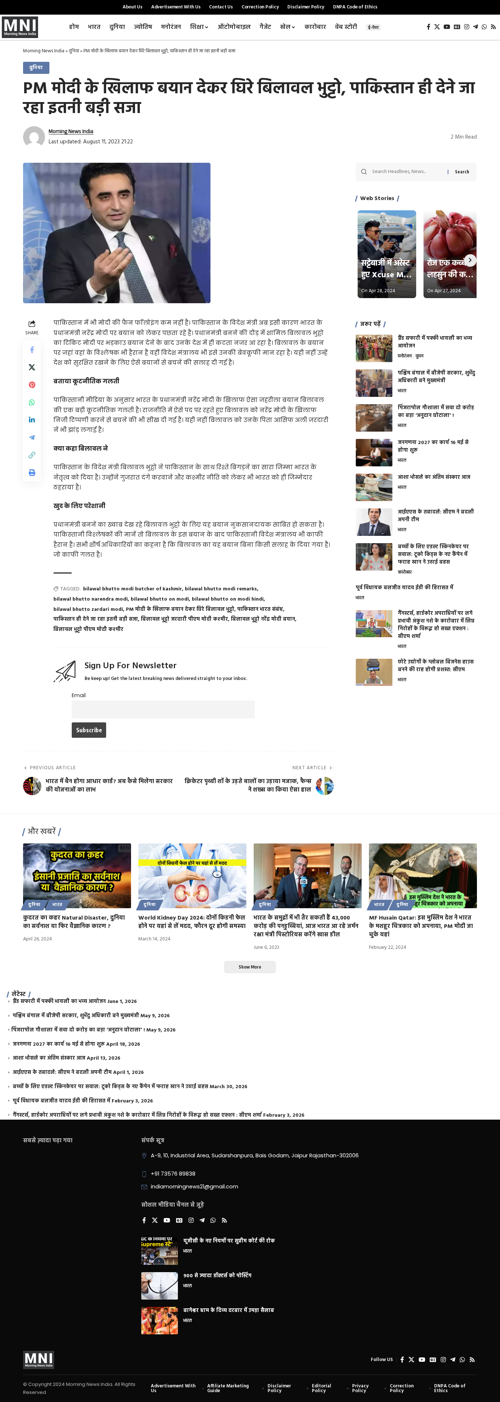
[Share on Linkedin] (32, 420)
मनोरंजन (405, 357)
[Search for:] (407, 172)
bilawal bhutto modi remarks (221, 589)
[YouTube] (447, 27)
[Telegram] (475, 27)
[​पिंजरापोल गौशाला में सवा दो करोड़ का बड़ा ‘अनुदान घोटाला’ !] (374, 418)
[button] (32, 455)
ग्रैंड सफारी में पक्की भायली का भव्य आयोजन (435, 342)
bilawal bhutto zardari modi (88, 609)
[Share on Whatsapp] (32, 402)
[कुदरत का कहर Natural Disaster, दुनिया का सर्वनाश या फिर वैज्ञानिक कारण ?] (77, 875)
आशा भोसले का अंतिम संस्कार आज (434, 477)
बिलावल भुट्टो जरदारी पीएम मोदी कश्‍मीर (184, 619)
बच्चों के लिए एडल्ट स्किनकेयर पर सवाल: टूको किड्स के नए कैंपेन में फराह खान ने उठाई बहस (433, 555)
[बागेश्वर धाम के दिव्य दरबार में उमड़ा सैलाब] (159, 1320)
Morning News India (43, 51)
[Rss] (493, 27)
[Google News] (457, 27)
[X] (437, 27)
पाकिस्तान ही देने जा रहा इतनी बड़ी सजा (95, 619)
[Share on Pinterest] (32, 385)
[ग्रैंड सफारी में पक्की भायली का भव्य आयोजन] (374, 348)
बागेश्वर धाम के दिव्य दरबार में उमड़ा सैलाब (228, 1311)
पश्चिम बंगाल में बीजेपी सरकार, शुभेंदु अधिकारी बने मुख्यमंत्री (436, 377)
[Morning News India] (38, 1360)
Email (79, 695)
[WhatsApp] (484, 27)
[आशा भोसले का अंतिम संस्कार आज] (374, 487)
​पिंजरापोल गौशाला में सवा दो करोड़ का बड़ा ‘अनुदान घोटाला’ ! (436, 412)
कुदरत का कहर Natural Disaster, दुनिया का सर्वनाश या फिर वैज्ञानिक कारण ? (74, 922)
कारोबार (405, 573)
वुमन (419, 357)
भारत (402, 391)
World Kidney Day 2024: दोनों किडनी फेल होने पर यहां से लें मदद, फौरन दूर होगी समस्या (192, 922)
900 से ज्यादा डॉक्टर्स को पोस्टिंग (217, 1276)
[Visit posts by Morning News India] (34, 137)
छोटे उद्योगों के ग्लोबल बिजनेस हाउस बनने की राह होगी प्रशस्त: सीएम (436, 666)
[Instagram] (466, 27)
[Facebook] (428, 27)
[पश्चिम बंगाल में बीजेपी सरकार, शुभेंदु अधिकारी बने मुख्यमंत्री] (374, 383)
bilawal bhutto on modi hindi (228, 599)
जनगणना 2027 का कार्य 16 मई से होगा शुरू (433, 447)
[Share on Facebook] (32, 349)
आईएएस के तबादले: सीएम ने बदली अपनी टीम (436, 516)
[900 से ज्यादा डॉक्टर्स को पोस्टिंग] (159, 1286)
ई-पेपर (373, 27)
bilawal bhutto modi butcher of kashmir (132, 589)
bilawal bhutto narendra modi (90, 599)
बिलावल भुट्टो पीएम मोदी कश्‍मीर (88, 629)
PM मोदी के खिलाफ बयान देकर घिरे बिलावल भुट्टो (180, 609)
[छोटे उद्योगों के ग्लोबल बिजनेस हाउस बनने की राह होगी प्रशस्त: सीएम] (374, 672)
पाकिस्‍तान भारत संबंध (260, 609)
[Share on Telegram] (32, 437)
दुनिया (74, 51)
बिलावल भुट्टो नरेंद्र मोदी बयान (263, 619)
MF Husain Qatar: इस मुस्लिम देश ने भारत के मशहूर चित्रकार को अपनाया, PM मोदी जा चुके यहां (421, 926)
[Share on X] (32, 367)
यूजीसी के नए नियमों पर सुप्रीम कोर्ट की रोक (229, 1241)
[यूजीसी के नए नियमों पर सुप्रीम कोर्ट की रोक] (159, 1251)
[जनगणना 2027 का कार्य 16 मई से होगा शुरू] (374, 452)
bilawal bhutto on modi (160, 599)
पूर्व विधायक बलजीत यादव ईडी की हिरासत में (404, 588)
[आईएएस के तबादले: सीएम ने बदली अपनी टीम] (374, 522)
